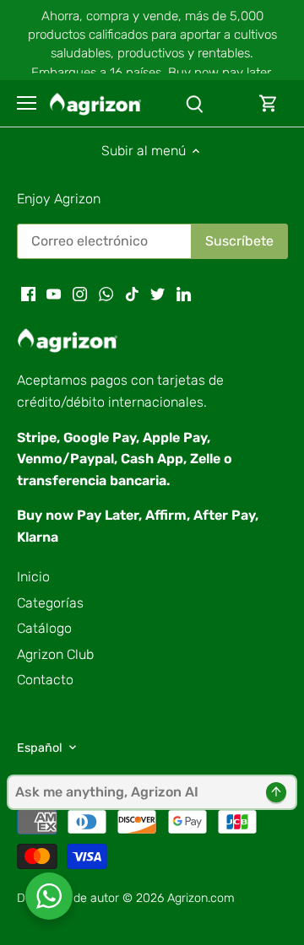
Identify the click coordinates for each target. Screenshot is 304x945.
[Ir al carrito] (268, 103)
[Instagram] (80, 293)
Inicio (33, 577)
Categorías (50, 603)
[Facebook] (28, 293)
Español (39, 748)
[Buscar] (194, 103)
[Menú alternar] (26, 103)
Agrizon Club (55, 654)
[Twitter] (157, 293)
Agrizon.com (201, 898)
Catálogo (44, 628)
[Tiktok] (132, 293)
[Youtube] (53, 293)
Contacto (45, 680)
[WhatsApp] (106, 293)
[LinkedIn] (183, 293)
